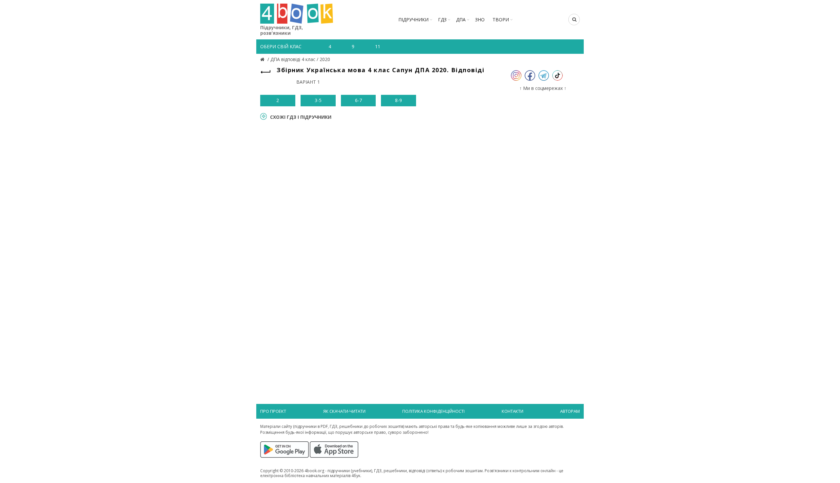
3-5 (318, 100)
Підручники (413, 19)
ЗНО (480, 19)
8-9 (398, 100)
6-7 (358, 100)
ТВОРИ (501, 19)
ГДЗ (442, 19)
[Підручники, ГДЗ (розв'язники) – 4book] (263, 59)
